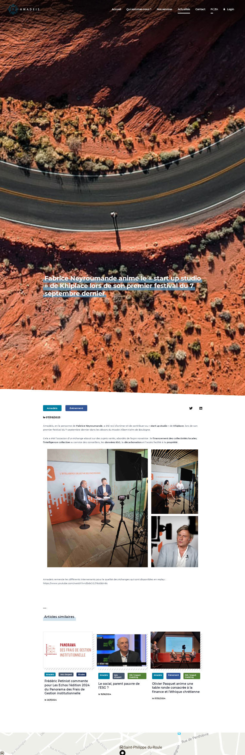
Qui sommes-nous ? (138, 9)
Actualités (184, 9)
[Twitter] (191, 408)
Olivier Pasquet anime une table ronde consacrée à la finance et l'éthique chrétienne (176, 688)
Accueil (116, 9)
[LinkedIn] (201, 408)
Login (230, 9)
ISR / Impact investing (135, 676)
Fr (212, 9)
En (216, 9)
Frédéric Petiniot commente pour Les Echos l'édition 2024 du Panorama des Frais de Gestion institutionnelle (67, 687)
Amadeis (52, 408)
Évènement (76, 408)
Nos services (164, 9)
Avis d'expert (66, 674)
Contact (200, 9)
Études (81, 674)
